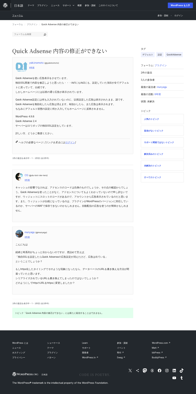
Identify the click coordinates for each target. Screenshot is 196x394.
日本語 (44, 374)
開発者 (85, 352)
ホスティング (18, 352)
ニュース (16, 347)
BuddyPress (159, 357)
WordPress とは (20, 343)
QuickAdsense (174, 54)
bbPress (157, 352)
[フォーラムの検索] (45, 34)
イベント (121, 347)
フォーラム (17, 15)
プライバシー (18, 357)
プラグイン (32, 24)
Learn (85, 343)
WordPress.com (161, 343)
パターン (51, 357)
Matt (155, 347)
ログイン (70, 142)
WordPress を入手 (180, 5)
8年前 (31, 67)
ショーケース (53, 343)
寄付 (120, 352)
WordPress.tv (90, 357)
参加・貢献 (122, 343)
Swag (121, 357)
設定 (160, 54)
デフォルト (147, 54)
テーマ (50, 347)
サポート (86, 347)
